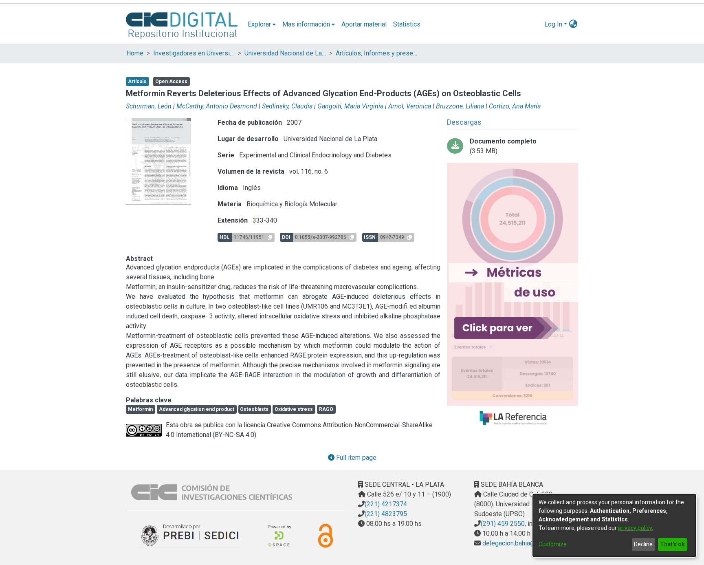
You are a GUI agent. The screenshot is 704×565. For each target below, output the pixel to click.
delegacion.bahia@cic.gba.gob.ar (527, 543)
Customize (553, 544)
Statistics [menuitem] (406, 24)
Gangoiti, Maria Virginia (350, 106)
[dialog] (614, 525)
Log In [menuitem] (553, 24)
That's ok (672, 544)
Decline (643, 544)
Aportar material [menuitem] (364, 24)
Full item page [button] (355, 457)
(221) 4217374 (386, 504)
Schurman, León (149, 106)
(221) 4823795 (386, 514)
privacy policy (635, 528)
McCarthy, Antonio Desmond (216, 106)
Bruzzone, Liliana (460, 106)
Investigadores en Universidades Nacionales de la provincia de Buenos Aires (194, 53)
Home (134, 53)
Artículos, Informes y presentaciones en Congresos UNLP (376, 53)
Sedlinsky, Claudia (287, 106)
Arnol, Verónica (409, 106)
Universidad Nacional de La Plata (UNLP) (285, 53)
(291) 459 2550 (503, 523)
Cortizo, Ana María (515, 106)
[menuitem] (261, 24)
